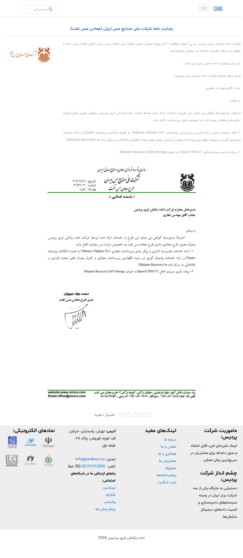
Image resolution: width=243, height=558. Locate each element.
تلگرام (111, 495)
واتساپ (110, 502)
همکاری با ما (167, 453)
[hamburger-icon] (204, 8)
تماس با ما (168, 446)
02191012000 (93, 466)
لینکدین (109, 487)
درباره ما (170, 439)
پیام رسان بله (105, 509)
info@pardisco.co (90, 459)
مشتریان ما (167, 461)
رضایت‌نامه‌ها (166, 475)
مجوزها (171, 468)
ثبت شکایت (166, 482)
